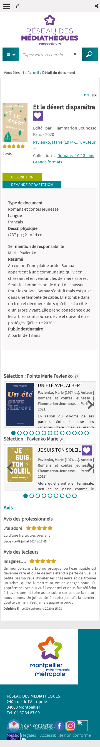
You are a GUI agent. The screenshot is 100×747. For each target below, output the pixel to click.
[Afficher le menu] (6, 6)
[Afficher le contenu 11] (74, 433)
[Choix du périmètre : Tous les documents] (10, 54)
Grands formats (47, 162)
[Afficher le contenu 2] (19, 433)
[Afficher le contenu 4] (31, 433)
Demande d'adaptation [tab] (32, 184)
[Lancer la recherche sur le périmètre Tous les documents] (90, 54)
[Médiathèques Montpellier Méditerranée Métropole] (50, 30)
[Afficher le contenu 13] (86, 433)
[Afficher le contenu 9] (62, 433)
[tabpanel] (50, 269)
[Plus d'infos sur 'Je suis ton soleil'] (20, 464)
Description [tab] (22, 177)
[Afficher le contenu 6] (44, 433)
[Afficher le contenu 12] (80, 433)
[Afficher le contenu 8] (56, 433)
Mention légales (21, 735)
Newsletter (45, 728)
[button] (97, 6)
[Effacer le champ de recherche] (75, 54)
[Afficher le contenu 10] (68, 433)
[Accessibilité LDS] (14, 739)
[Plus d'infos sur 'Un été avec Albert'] (20, 404)
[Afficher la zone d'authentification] (18, 6)
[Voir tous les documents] (76, 376)
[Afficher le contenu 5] (38, 433)
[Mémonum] (24, 739)
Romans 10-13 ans (76, 155)
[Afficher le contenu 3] (25, 433)
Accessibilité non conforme (65, 735)
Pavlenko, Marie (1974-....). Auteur (64, 142)
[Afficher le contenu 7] (50, 433)
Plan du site (17, 728)
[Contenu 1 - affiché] (13, 433)
